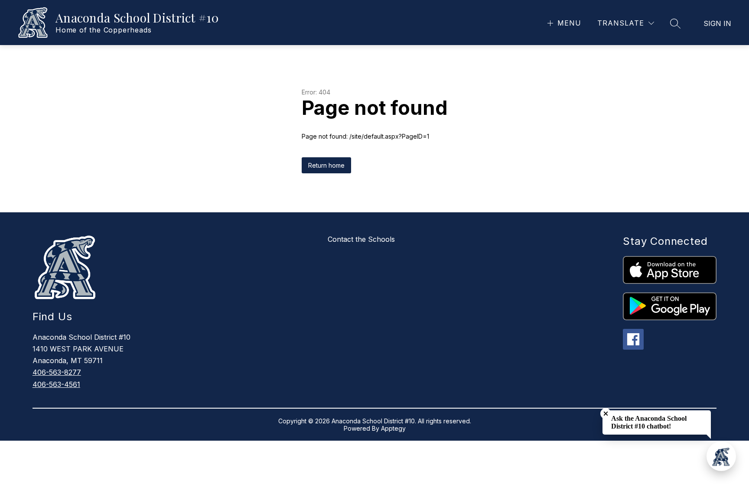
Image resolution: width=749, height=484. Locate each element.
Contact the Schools (361, 239)
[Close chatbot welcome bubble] (605, 413)
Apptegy (393, 428)
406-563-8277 (57, 372)
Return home (326, 165)
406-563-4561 (56, 384)
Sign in (717, 23)
